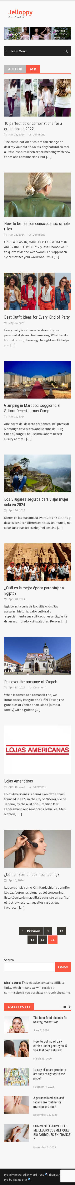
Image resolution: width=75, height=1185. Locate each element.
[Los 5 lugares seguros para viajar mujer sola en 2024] (37, 473)
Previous (33, 931)
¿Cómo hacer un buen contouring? (31, 874)
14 (32, 940)
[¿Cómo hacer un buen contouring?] (37, 848)
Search (9, 960)
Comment (39, 134)
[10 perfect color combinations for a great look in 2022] (37, 97)
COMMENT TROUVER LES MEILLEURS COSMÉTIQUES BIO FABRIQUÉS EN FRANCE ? (51, 1132)
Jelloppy (20, 12)
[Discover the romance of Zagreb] (37, 655)
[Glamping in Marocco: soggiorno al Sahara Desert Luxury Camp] (37, 379)
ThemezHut (20, 1179)
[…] (48, 157)
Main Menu (18, 51)
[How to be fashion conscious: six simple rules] (37, 194)
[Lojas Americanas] (37, 749)
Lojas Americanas (18, 781)
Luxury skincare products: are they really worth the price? (50, 1074)
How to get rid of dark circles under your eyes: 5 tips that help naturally (50, 1046)
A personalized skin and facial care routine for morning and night (48, 1102)
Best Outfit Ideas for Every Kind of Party (37, 317)
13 (61, 931)
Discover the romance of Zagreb (30, 681)
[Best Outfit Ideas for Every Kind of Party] (37, 291)
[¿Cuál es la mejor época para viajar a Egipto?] (37, 562)
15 (42, 940)
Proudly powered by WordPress (24, 1174)
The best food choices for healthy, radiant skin (50, 1020)
